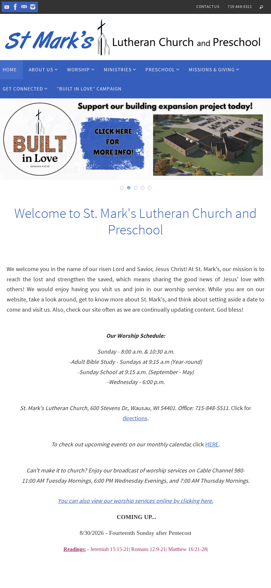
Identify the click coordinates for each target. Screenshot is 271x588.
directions (135, 418)
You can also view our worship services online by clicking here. (135, 500)
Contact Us (207, 6)
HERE (211, 444)
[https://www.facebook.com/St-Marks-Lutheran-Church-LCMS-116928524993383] (15, 7)
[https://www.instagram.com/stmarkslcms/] (32, 7)
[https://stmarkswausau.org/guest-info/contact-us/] (24, 7)
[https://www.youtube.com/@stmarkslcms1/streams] (7, 7)
